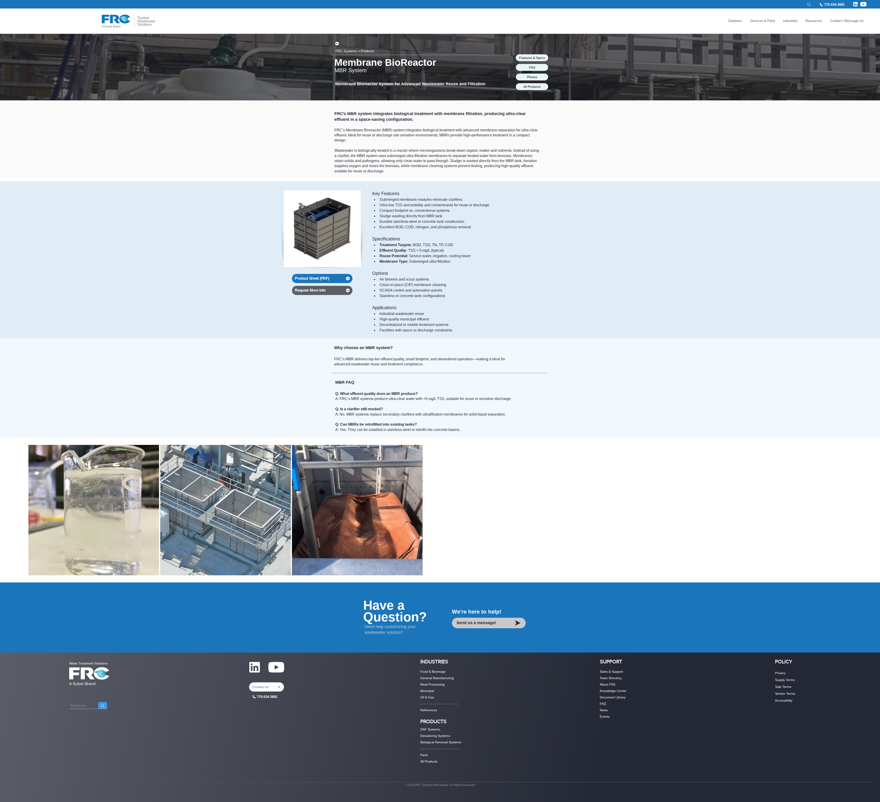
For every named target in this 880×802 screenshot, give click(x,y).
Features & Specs (532, 58)
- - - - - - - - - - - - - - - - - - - (439, 704)
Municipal (427, 691)
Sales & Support (611, 671)
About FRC (608, 684)
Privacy (780, 673)
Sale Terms (783, 687)
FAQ (532, 67)
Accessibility (783, 700)
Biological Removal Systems (440, 742)
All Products (532, 86)
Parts (424, 755)
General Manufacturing (437, 678)
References (428, 710)
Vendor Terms (785, 693)
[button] (735, 21)
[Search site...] (102, 705)
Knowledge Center (613, 691)
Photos (532, 77)
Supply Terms (785, 680)
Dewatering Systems (435, 736)
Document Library (613, 697)
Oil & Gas (427, 697)
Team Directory (611, 678)
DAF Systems (430, 729)
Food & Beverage (433, 671)
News (604, 710)
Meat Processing (432, 684)
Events (605, 716)
